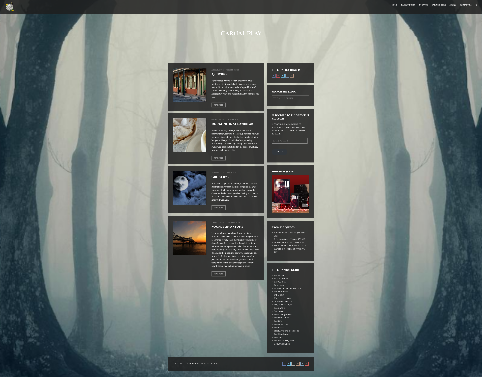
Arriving (219, 74)
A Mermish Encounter (285, 232)
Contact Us (466, 5)
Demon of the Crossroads (287, 288)
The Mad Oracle (282, 334)
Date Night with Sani (284, 249)
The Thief (278, 337)
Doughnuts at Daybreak (232, 124)
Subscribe (280, 151)
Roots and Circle (283, 304)
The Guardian (218, 120)
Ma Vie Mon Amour (283, 245)
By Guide (423, 5)
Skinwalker (280, 311)
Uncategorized (282, 344)
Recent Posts (408, 5)
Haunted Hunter (282, 298)
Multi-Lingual (281, 242)
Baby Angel (217, 173)
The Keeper (279, 327)
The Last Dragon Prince (286, 331)
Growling (220, 177)
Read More (218, 105)
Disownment (280, 239)
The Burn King (281, 318)
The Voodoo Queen (284, 340)
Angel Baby (217, 70)
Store (452, 5)
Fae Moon (279, 295)
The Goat (278, 321)
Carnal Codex (439, 5)
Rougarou (279, 308)
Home (394, 5)
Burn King (279, 285)
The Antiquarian (283, 314)
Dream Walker (281, 291)
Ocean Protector (283, 301)
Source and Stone (227, 227)
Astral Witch (281, 278)
